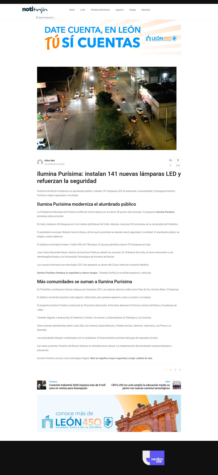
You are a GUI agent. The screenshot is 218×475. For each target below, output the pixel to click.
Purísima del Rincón (100, 10)
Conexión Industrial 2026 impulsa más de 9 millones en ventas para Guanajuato (77, 386)
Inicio (72, 10)
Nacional (146, 10)
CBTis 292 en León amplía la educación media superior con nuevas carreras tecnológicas (140, 386)
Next (168, 381)
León (82, 10)
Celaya (132, 10)
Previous (53, 381)
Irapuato (120, 10)
